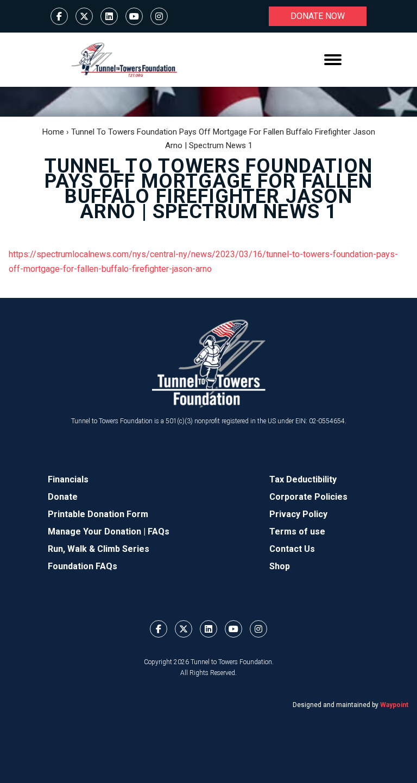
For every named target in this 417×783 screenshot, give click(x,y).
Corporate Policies (308, 497)
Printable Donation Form (98, 514)
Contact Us (292, 549)
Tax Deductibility (303, 479)
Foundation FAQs (82, 566)
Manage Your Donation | (98, 531)
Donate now (317, 16)
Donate (63, 497)
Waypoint (394, 705)
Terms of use (297, 531)
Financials (68, 479)
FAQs (158, 531)
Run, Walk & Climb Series (98, 549)
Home (53, 132)
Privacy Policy (298, 514)
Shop (279, 566)
